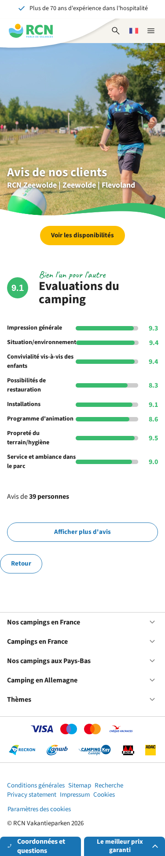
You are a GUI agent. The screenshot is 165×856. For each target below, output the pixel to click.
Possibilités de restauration (26, 385)
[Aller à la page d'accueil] (31, 31)
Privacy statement (31, 794)
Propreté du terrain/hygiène (28, 438)
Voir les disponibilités (82, 235)
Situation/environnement (41, 342)
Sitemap (79, 785)
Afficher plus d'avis (82, 532)
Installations (23, 404)
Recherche (109, 785)
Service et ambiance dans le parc (41, 462)
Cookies (104, 794)
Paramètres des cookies (39, 809)
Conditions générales (36, 785)
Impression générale (34, 327)
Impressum (75, 794)
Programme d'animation (40, 418)
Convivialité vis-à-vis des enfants (40, 361)
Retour (21, 563)
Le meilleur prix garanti (120, 846)
